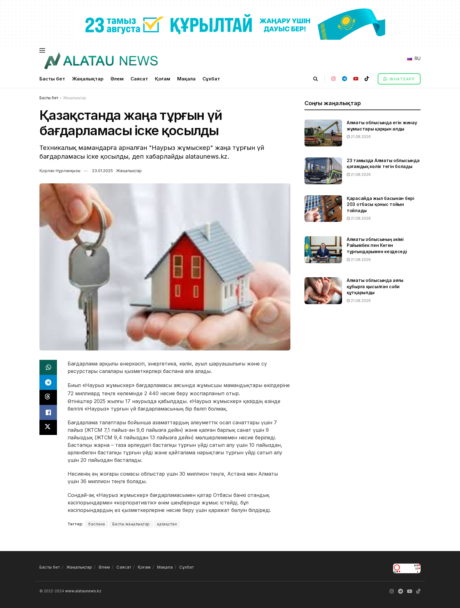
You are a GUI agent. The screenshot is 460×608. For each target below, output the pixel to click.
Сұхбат (211, 79)
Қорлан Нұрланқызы (59, 170)
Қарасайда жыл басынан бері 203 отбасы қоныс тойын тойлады (380, 204)
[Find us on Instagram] (333, 78)
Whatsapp (401, 79)
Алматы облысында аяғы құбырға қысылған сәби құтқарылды (375, 286)
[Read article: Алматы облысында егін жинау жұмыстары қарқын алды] (323, 133)
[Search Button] (315, 78)
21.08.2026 (360, 136)
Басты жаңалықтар (131, 524)
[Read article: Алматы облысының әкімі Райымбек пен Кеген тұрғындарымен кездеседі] (323, 249)
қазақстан (167, 524)
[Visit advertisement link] (230, 24)
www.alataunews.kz (83, 591)
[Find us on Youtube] (355, 78)
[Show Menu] (42, 50)
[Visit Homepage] (101, 61)
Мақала (186, 79)
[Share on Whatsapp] (48, 367)
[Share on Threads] (48, 397)
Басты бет (52, 79)
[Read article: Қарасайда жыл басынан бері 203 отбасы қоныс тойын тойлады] (323, 208)
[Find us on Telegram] (344, 78)
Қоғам (162, 79)
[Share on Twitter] (48, 427)
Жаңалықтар (88, 79)
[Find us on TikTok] (367, 78)
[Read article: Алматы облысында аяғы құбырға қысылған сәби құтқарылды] (323, 290)
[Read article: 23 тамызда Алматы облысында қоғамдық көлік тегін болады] (323, 170)
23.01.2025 (102, 170)
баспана (96, 524)
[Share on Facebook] (48, 412)
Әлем (117, 79)
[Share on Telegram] (48, 382)
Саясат (139, 79)
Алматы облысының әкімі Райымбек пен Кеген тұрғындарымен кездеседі (377, 245)
